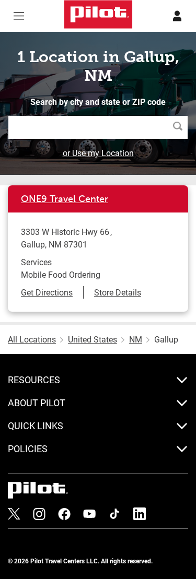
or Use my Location (98, 152)
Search (180, 127)
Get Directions (47, 292)
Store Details (117, 292)
